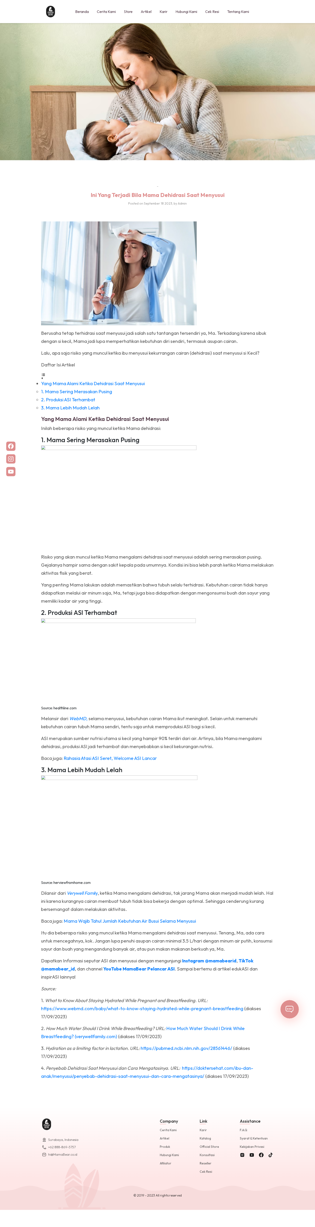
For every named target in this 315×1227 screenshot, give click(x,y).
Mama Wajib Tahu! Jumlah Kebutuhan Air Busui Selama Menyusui (130, 921)
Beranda (82, 11)
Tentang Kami (238, 11)
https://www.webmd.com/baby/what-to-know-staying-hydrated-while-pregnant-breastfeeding (142, 1008)
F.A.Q (243, 1130)
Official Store (209, 1147)
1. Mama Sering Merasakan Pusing (76, 391)
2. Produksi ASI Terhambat (68, 399)
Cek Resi (212, 11)
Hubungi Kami (186, 11)
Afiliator (165, 1163)
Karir (163, 11)
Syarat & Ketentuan (254, 1138)
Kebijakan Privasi (252, 1147)
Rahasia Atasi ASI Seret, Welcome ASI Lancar (110, 758)
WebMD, (78, 718)
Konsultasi (207, 1155)
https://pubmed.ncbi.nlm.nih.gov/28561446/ (186, 1048)
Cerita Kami (106, 11)
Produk (165, 1147)
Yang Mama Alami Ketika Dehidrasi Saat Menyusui (93, 383)
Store (128, 11)
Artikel (146, 11)
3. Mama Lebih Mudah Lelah (70, 408)
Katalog (205, 1138)
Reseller (205, 1163)
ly (82, 893)
